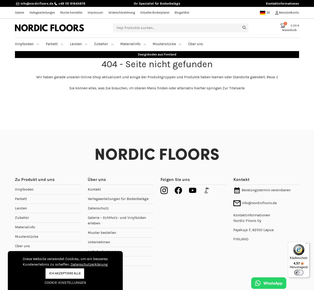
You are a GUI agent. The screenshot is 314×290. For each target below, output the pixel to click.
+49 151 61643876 (71, 4)
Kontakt (94, 189)
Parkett (52, 44)
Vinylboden (24, 44)
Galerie (19, 12)
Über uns (22, 246)
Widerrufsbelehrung (121, 12)
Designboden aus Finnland (157, 54)
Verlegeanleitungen (42, 12)
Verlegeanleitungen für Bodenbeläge (118, 199)
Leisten (76, 44)
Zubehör (101, 44)
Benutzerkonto (288, 12)
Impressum (95, 12)
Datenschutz (98, 208)
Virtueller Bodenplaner (154, 12)
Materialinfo (130, 44)
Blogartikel (182, 12)
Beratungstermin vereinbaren (266, 190)
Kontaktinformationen (282, 4)
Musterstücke (165, 44)
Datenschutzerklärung (89, 264)
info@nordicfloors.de (36, 4)
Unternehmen (99, 242)
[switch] (298, 272)
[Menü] (306, 244)
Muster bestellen (71, 12)
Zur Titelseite (234, 88)
